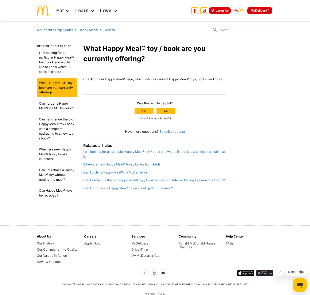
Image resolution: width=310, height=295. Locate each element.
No (166, 110)
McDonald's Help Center (55, 30)
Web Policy (150, 293)
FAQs (229, 243)
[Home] (43, 10)
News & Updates (49, 262)
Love (105, 10)
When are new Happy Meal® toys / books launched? (55, 154)
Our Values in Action (52, 256)
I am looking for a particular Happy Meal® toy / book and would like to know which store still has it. (56, 62)
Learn (82, 10)
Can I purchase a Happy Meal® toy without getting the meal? (56, 175)
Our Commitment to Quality (57, 249)
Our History (45, 243)
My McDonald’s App (145, 256)
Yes (144, 110)
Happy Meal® (88, 30)
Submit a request (172, 132)
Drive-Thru (139, 249)
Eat (60, 10)
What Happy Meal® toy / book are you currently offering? (56, 87)
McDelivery (260, 10)
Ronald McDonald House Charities (197, 245)
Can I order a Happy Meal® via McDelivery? (56, 105)
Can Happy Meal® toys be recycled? (56, 192)
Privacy (161, 293)
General (110, 30)
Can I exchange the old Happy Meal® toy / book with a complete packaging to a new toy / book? (56, 128)
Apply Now (92, 243)
